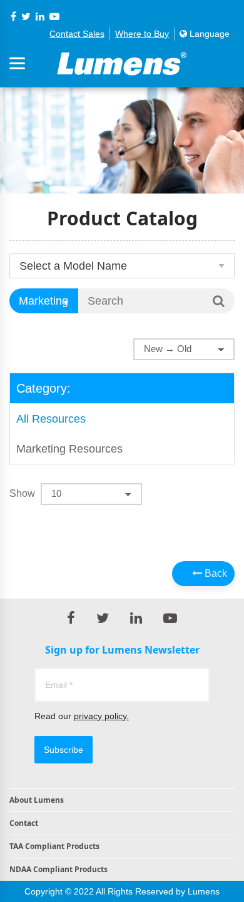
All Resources (51, 419)
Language (208, 34)
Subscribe (63, 750)
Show (22, 493)
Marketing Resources (69, 449)
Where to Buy (142, 34)
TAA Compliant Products (54, 846)
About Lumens (36, 800)
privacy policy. (101, 716)
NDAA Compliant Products (58, 869)
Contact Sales (76, 34)
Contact (23, 823)
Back (214, 573)
